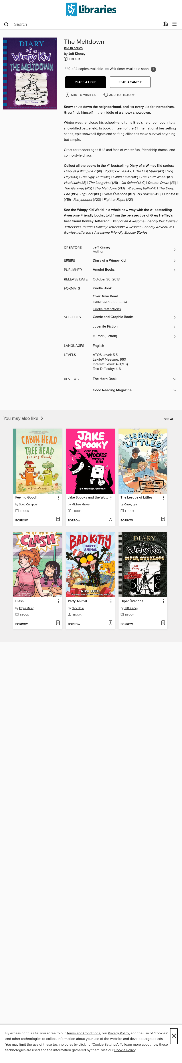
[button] (85, 82)
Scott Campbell (28, 504)
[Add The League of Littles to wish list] (163, 519)
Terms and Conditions (83, 1033)
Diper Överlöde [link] (132, 601)
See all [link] (169, 419)
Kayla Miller (26, 608)
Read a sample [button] (130, 82)
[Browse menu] (174, 24)
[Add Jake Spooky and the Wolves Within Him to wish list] (110, 519)
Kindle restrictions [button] (107, 309)
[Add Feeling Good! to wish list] (58, 519)
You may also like (21, 418)
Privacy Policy (118, 1033)
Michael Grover (81, 504)
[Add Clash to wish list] (58, 623)
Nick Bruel (78, 608)
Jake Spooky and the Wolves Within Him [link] (88, 498)
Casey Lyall (131, 504)
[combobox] (81, 24)
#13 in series (73, 48)
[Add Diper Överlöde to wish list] (163, 623)
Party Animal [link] (77, 601)
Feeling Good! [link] (26, 498)
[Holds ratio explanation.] (153, 69)
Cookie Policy (124, 1050)
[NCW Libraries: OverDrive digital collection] (91, 9)
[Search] (6, 24)
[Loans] (165, 25)
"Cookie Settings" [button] (104, 1044)
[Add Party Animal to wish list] (110, 623)
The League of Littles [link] (136, 498)
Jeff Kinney (77, 54)
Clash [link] (19, 601)
